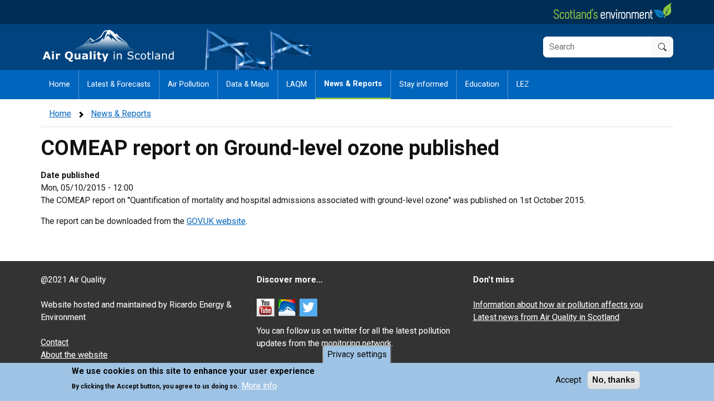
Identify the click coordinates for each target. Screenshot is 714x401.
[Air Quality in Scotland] (109, 46)
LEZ (522, 84)
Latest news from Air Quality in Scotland (546, 317)
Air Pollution (188, 84)
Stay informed (423, 84)
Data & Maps (247, 84)
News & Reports (353, 83)
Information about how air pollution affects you (558, 305)
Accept (568, 380)
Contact (54, 342)
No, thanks (613, 379)
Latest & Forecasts (119, 84)
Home (59, 84)
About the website (74, 355)
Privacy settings (357, 354)
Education (482, 84)
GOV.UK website (216, 221)
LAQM (296, 84)
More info (259, 386)
